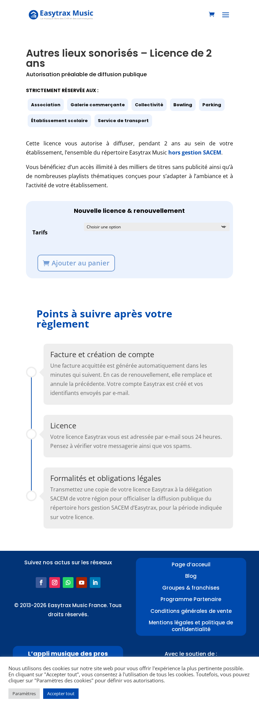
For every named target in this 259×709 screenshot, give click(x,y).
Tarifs (40, 232)
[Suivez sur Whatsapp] (68, 582)
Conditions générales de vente (191, 611)
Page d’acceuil (191, 564)
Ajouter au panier (81, 262)
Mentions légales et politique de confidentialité (191, 626)
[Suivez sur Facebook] (41, 582)
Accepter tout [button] (61, 693)
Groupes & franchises (191, 587)
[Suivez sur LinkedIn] (95, 582)
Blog (191, 575)
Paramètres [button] (24, 693)
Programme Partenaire (191, 599)
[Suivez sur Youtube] (81, 582)
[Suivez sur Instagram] (54, 582)
